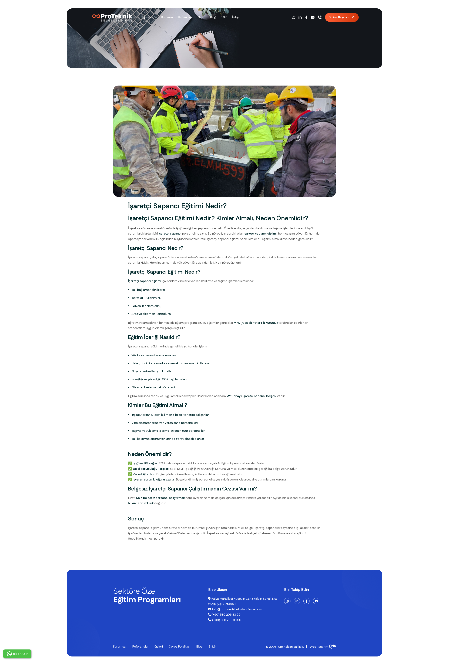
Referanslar (185, 17)
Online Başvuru (339, 17)
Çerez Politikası (179, 646)
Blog (213, 17)
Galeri (201, 17)
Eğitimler (147, 17)
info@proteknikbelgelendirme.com (236, 609)
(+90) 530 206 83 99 (225, 614)
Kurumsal (167, 17)
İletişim (236, 17)
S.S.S (224, 17)
